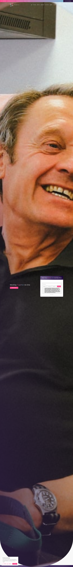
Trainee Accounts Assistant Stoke (50, 292)
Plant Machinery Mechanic (51, 291)
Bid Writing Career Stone (55, 288)
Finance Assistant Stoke (54, 290)
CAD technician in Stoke (55, 289)
